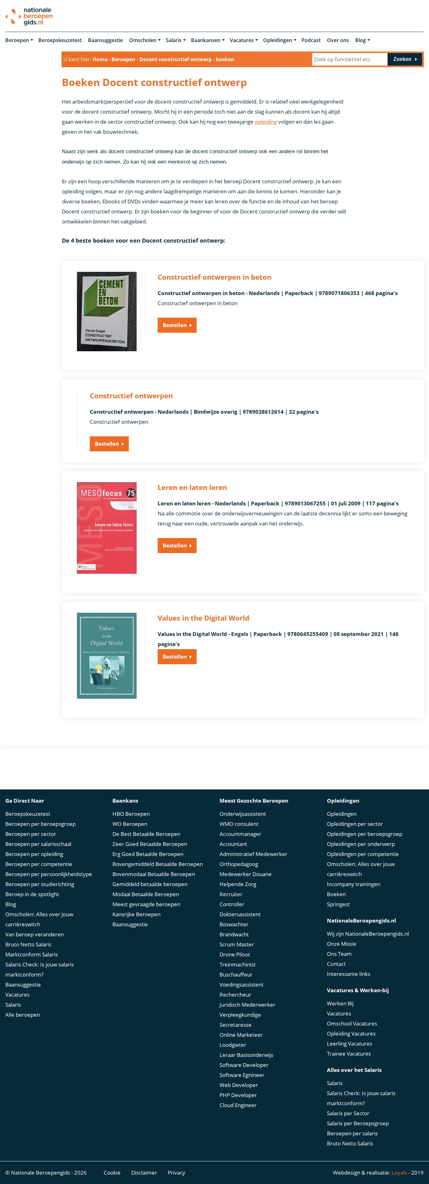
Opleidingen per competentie (363, 854)
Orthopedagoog (239, 864)
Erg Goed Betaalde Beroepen (147, 854)
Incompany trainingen (353, 884)
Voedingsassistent (241, 984)
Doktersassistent (240, 914)
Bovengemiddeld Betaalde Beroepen (157, 864)
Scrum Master (237, 944)
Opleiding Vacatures (351, 1033)
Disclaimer (144, 1172)
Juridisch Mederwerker (247, 1004)
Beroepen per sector (30, 833)
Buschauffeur (236, 974)
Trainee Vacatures (349, 1053)
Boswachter (234, 924)
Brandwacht (234, 934)
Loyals (399, 1172)
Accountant (233, 844)
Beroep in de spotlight (32, 894)
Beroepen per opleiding (34, 854)
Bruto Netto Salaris (28, 944)
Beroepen (17, 40)
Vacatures (242, 40)
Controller (232, 904)
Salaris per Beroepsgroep (358, 1123)
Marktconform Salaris (31, 954)
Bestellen (175, 325)
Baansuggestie (105, 40)
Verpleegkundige (240, 1014)
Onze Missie (341, 943)
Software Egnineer (242, 1075)
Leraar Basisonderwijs (246, 1054)
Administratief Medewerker (253, 854)
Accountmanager (240, 833)
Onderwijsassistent (243, 813)
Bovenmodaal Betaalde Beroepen (153, 874)
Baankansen (205, 40)
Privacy (176, 1172)
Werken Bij (340, 1003)
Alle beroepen (22, 1014)
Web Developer (239, 1085)
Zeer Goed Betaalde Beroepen (149, 844)
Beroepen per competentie (38, 864)
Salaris (174, 40)
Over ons (338, 40)
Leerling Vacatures (349, 1043)
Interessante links (348, 973)
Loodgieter (233, 1044)
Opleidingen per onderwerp (361, 844)
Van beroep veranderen (34, 934)
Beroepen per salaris (352, 1133)
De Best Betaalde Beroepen (146, 833)
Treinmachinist (238, 964)
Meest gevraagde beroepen (146, 904)
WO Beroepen (129, 823)
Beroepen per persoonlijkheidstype (48, 874)
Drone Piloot (235, 954)
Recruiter (231, 894)
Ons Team (339, 953)
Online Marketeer (241, 1034)
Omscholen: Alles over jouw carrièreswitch (39, 919)
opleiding (266, 121)
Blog (360, 40)
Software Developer (244, 1064)
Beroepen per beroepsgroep (40, 823)
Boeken (336, 894)
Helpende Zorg (238, 884)
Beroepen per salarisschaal (38, 844)
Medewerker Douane (246, 874)
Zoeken (402, 59)
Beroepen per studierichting (39, 884)
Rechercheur (235, 994)
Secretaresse (236, 1024)
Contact (336, 963)
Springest (338, 904)
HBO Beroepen (131, 813)
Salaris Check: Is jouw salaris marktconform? (39, 969)
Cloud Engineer (238, 1105)
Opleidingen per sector (355, 823)
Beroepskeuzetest (60, 40)
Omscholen (142, 40)
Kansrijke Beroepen (136, 914)
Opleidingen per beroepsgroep (364, 833)
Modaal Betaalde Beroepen (145, 894)
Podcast (311, 40)
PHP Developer (238, 1095)
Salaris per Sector (348, 1113)
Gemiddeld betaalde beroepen (149, 884)
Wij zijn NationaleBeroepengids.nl (368, 933)
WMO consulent (239, 823)
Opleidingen (277, 40)
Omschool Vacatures (352, 1023)
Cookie (112, 1172)
